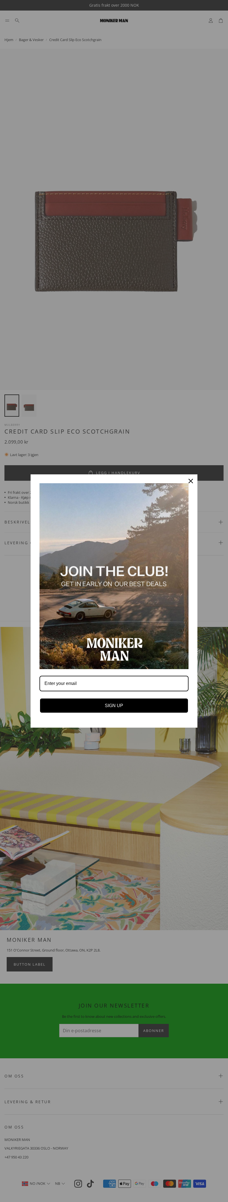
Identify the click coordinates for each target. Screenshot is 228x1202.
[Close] (190, 481)
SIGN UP (114, 705)
